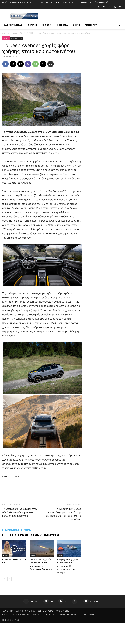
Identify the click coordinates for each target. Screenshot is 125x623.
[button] (119, 25)
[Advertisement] (84, 16)
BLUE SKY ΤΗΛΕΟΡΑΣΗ (13, 25)
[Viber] (28, 64)
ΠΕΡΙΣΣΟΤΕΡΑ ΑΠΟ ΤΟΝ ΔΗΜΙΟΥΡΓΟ (30, 535)
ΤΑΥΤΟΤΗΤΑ (7, 611)
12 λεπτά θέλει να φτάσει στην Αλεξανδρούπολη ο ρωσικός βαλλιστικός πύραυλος (19, 512)
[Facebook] (98, 7)
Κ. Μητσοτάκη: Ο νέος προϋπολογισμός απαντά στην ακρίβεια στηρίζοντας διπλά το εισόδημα (63, 514)
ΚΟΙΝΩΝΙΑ (46, 25)
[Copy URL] (43, 64)
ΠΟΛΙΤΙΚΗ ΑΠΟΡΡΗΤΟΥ (68, 614)
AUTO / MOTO (26, 33)
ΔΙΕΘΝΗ (76, 25)
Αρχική (5, 33)
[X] (114, 7)
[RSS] (109, 7)
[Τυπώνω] (50, 64)
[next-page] (9, 579)
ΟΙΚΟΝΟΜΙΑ (62, 25)
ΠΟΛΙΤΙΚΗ (32, 25)
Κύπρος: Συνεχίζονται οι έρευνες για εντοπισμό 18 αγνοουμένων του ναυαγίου (68, 566)
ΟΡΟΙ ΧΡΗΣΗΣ (62, 611)
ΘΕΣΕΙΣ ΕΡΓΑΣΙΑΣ (53, 2)
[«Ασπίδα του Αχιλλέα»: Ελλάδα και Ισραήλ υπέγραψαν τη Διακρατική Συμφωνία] (42, 548)
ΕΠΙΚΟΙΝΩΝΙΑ (85, 2)
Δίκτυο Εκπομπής (101, 2)
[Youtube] (120, 7)
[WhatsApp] (35, 64)
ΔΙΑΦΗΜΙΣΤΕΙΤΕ (69, 2)
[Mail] (104, 7)
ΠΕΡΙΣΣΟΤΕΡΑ (91, 25)
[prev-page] (4, 579)
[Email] (20, 64)
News (14, 33)
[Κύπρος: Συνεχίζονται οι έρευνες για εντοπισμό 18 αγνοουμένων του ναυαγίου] (69, 548)
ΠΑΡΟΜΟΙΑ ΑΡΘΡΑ (16, 530)
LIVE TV (40, 2)
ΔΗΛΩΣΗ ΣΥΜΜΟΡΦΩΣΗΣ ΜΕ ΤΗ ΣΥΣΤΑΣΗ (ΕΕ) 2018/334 (28, 614)
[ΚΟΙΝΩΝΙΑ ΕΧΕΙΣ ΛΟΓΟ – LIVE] (14, 548)
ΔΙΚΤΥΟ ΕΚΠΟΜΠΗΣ (25, 611)
